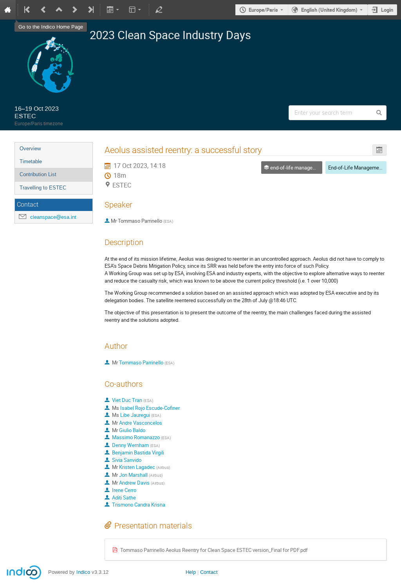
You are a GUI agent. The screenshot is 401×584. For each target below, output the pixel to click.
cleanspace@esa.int (53, 217)
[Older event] (43, 10)
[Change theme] (136, 10)
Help (191, 572)
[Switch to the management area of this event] (159, 10)
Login (387, 9)
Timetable (31, 161)
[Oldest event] (28, 10)
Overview (30, 148)
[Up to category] (59, 10)
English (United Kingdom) (329, 9)
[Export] (113, 10)
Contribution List (38, 174)
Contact (209, 572)
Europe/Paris (263, 9)
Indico (83, 572)
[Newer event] (75, 10)
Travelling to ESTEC (43, 188)
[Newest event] (90, 10)
